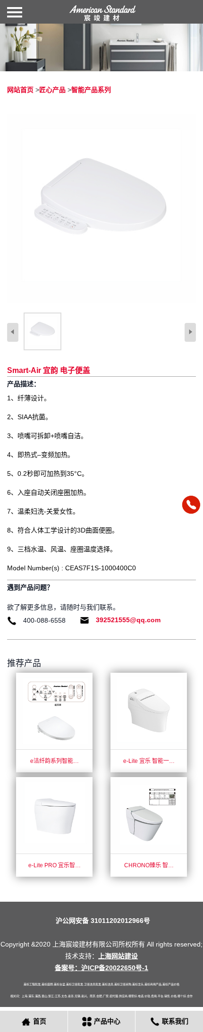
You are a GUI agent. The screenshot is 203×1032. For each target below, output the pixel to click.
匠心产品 (52, 89)
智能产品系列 (91, 89)
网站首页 (20, 89)
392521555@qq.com (128, 620)
